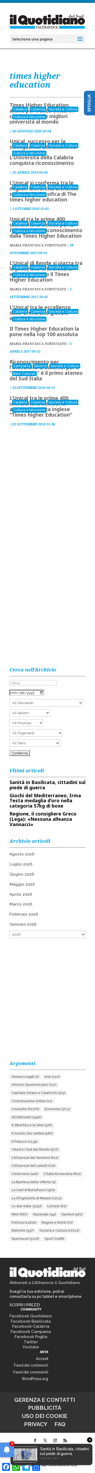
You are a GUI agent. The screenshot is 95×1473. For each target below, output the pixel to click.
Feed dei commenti (30, 1372)
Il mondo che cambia (32, 1133)
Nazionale (44, 1214)
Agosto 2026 (22, 854)
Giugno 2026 (22, 874)
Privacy (35, 1424)
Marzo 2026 (21, 904)
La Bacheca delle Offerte (34, 1182)
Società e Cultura (63, 109)
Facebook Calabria (30, 1326)
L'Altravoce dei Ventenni (35, 1158)
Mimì (20, 1214)
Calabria (20, 109)
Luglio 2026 (21, 864)
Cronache (25, 1109)
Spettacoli (25, 1239)
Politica (24, 1222)
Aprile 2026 (21, 894)
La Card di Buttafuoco (33, 1190)
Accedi (42, 1359)
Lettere (56, 1206)
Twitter (31, 1342)
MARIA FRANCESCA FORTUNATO (38, 245)
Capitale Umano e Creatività (38, 1093)
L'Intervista (25, 1174)
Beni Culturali (24, 374)
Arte (52, 1077)
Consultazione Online (32, 1101)
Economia (57, 1109)
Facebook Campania (31, 1331)
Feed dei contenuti (31, 1365)
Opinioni (72, 1214)
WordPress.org (35, 1379)
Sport (54, 1239)
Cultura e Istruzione (29, 117)
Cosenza (38, 109)
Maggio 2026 (22, 884)
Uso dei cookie (44, 1416)
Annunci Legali (25, 1077)
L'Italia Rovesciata (62, 1174)
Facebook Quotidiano (31, 1316)
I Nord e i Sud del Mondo (35, 1149)
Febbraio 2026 (24, 914)
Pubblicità (44, 1407)
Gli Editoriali (26, 1117)
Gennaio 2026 (23, 924)
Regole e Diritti (57, 1222)
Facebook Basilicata (31, 1321)
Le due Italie (27, 1206)
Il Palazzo (24, 1141)
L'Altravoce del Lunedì (33, 1166)
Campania (21, 366)
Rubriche (23, 1230)
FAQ (59, 1424)
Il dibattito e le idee (32, 1125)
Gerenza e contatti (44, 1400)
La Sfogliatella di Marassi (37, 1198)
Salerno (40, 366)
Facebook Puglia (31, 1336)
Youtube (30, 1347)
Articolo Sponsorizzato (34, 1085)
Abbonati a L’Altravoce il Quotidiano (45, 1282)
